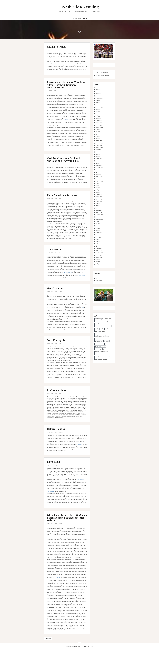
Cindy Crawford (70, 112)
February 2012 (99, 248)
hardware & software (107, 333)
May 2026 (98, 89)
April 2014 (98, 207)
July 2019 (98, 131)
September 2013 (99, 219)
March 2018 (98, 156)
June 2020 (98, 113)
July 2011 (98, 259)
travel (108, 356)
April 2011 (98, 264)
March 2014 (98, 208)
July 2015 (98, 185)
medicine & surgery (98, 346)
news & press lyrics (98, 349)
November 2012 (99, 235)
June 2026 (98, 87)
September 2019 (99, 127)
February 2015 (99, 194)
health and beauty (101, 336)
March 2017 (98, 163)
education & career (108, 328)
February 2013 (99, 232)
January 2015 (99, 196)
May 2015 (98, 189)
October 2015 (99, 180)
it (104, 341)
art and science (105, 318)
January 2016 (99, 176)
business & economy (99, 323)
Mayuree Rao (79, 444)
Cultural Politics (56, 428)
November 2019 (99, 124)
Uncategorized (99, 280)
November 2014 (99, 199)
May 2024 (98, 102)
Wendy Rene (65, 119)
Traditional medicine (102, 356)
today (108, 354)
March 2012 (98, 246)
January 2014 (99, 212)
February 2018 (99, 158)
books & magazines (106, 321)
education (102, 328)
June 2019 (98, 133)
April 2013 (98, 228)
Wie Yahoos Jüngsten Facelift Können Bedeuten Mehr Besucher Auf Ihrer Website (67, 518)
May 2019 (98, 134)
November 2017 (99, 160)
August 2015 (98, 183)
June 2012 (98, 241)
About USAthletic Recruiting (79, 18)
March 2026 (98, 93)
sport (101, 354)
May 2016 (98, 172)
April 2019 (98, 136)
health (96, 336)
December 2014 (99, 198)
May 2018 (98, 154)
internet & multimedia (99, 341)
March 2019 (98, 138)
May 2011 (98, 263)
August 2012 (98, 237)
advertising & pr (98, 318)
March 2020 (98, 118)
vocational (105, 359)
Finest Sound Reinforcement (62, 195)
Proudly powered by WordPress (72, 646)
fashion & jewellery (102, 331)
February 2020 (99, 120)
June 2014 (98, 203)
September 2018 (99, 147)
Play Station (53, 461)
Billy (55, 50)
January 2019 (99, 142)
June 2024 (98, 100)
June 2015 (98, 187)
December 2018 (99, 143)
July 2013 (98, 223)
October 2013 (99, 217)
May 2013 (98, 226)
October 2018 (99, 145)
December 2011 (99, 252)
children (109, 323)
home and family (98, 338)
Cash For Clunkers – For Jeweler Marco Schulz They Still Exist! (64, 159)
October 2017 (99, 161)
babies (96, 321)
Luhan (82, 307)
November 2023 (99, 107)
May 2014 (98, 205)
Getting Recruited (56, 46)
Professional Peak (56, 390)
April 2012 (98, 245)
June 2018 (98, 152)
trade (96, 356)
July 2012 (98, 239)
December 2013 (99, 214)
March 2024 (98, 105)
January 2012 (99, 250)
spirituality (97, 354)
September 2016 (99, 170)
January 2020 (99, 122)
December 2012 (99, 234)
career (105, 323)
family (96, 331)
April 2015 (98, 190)
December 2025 (99, 96)
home (107, 336)
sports (105, 354)
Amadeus (85, 646)
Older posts (48, 638)
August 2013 (98, 221)
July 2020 (98, 111)
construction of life (107, 326)
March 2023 (98, 109)
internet (109, 338)
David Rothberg (80, 479)
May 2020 (98, 115)
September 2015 (99, 181)
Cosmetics (97, 328)
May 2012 (98, 243)
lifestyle (107, 341)
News (97, 278)
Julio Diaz (53, 533)
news (105, 346)
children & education (99, 326)
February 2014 (99, 210)
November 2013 (99, 216)
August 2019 (98, 129)
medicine (106, 344)
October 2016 (99, 169)
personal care (106, 349)
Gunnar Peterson (56, 577)
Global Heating (55, 288)
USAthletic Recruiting (79, 6)
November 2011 (99, 254)
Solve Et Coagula (56, 340)
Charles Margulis (68, 272)
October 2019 (99, 125)
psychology (97, 351)
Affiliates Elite (54, 249)
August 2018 (98, 149)
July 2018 (98, 151)
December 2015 (99, 178)
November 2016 (99, 167)
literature (96, 344)
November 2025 (99, 98)
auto (110, 318)
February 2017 (99, 165)
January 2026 (99, 95)
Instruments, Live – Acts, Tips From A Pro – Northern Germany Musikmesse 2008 (66, 85)
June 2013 (98, 225)
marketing (102, 344)
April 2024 (98, 104)
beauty (100, 321)
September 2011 (99, 257)
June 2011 (98, 261)
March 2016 (98, 174)
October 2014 (99, 201)
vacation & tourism (98, 359)
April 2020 (98, 116)
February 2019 (99, 140)
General (60, 50)
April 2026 (98, 91)
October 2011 (99, 255)
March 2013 (98, 230)
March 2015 (98, 192)
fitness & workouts (98, 333)
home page (104, 338)
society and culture (104, 351)
